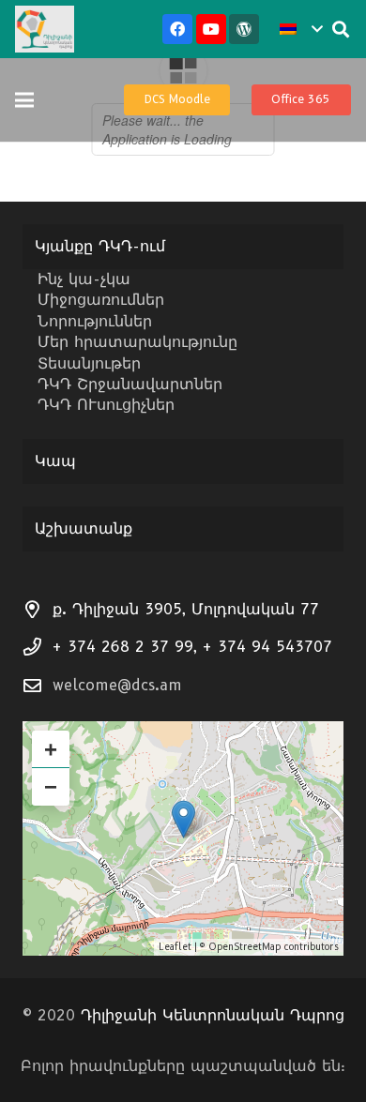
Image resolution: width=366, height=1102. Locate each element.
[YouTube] (211, 29)
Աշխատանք (83, 528)
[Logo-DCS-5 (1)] (44, 29)
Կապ (55, 461)
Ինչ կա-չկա (84, 279)
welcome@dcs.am (117, 685)
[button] (301, 29)
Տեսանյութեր (89, 363)
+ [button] (50, 749)
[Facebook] (177, 29)
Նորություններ (95, 321)
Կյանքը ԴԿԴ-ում (100, 246)
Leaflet (175, 947)
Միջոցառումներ (101, 300)
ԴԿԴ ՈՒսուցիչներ (106, 405)
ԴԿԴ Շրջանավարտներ (130, 384)
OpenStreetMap (244, 947)
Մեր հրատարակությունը (137, 342)
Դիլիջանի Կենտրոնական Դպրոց (212, 1015)
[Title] (244, 29)
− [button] (50, 786)
